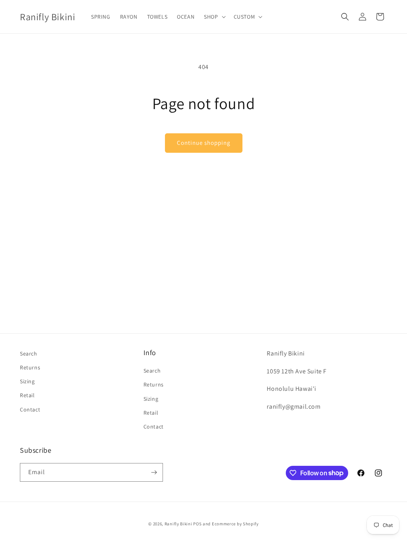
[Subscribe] (154, 472)
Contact (30, 409)
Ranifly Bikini (178, 524)
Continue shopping (204, 142)
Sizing (27, 381)
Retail (27, 395)
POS (197, 524)
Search (28, 353)
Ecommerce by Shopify (235, 524)
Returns (30, 367)
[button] (214, 16)
